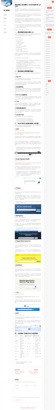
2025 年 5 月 (48, 72)
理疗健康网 (7, 10)
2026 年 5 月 (48, 46)
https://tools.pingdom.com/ (20, 242)
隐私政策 (5, 14)
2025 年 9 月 (48, 64)
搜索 (52, 1)
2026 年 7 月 (48, 42)
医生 (4, 25)
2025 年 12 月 (48, 57)
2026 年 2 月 (48, 53)
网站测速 (31, 10)
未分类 (5, 28)
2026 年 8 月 (48, 40)
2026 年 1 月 (47, 55)
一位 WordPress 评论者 (49, 32)
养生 (4, 21)
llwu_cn (17, 2)
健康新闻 (5, 18)
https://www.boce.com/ (20, 314)
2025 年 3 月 (48, 77)
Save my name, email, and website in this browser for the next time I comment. (27, 397)
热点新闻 (5, 32)
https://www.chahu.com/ (26, 29)
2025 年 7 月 (48, 68)
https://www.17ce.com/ (20, 294)
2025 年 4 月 (48, 75)
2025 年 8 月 (48, 66)
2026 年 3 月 (48, 51)
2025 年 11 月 (48, 59)
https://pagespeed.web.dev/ (20, 160)
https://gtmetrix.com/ (19, 189)
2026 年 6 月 (48, 44)
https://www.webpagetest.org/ (21, 217)
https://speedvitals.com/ (20, 266)
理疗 (46, 94)
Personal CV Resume (27, 408)
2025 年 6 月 (48, 70)
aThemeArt (33, 408)
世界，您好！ (48, 33)
